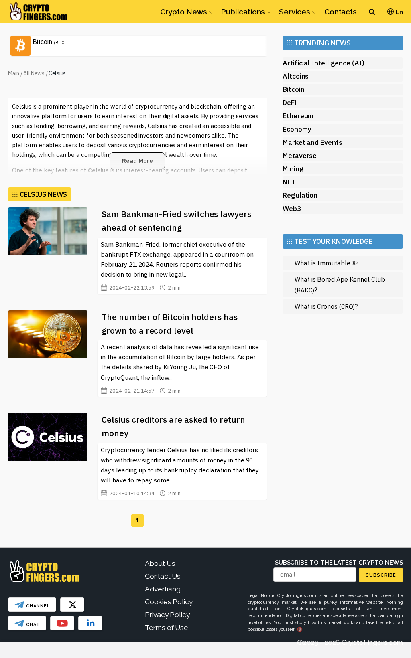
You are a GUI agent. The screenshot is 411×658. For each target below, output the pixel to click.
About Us (160, 563)
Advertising (163, 589)
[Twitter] (72, 604)
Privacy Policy (167, 615)
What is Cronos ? (326, 306)
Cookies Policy (169, 602)
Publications (243, 11)
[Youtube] (62, 623)
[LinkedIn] (90, 623)
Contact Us (163, 576)
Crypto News (183, 11)
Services (294, 11)
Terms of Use (166, 628)
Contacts (340, 11)
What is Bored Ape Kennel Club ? (340, 284)
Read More (137, 160)
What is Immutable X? (326, 263)
